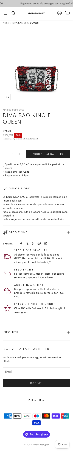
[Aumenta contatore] (19, 154)
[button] (5, 13)
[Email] (45, 243)
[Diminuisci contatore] (6, 154)
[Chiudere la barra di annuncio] (69, 2)
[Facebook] (21, 243)
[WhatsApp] (39, 243)
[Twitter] (27, 243)
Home (6, 22)
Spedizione (17, 138)
